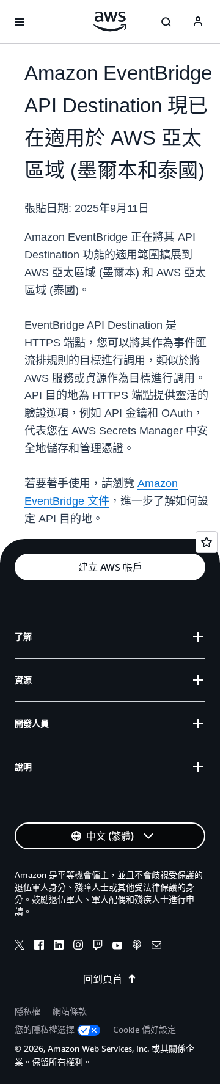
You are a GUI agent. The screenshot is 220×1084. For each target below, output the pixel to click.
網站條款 (70, 1011)
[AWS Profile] (198, 22)
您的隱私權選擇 (45, 1029)
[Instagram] (78, 946)
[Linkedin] (59, 946)
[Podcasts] (137, 946)
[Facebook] (39, 946)
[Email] (156, 946)
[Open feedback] (207, 542)
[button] (110, 567)
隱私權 (27, 1011)
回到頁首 (102, 979)
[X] (19, 946)
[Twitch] (98, 946)
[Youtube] (117, 946)
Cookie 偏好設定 (144, 1029)
